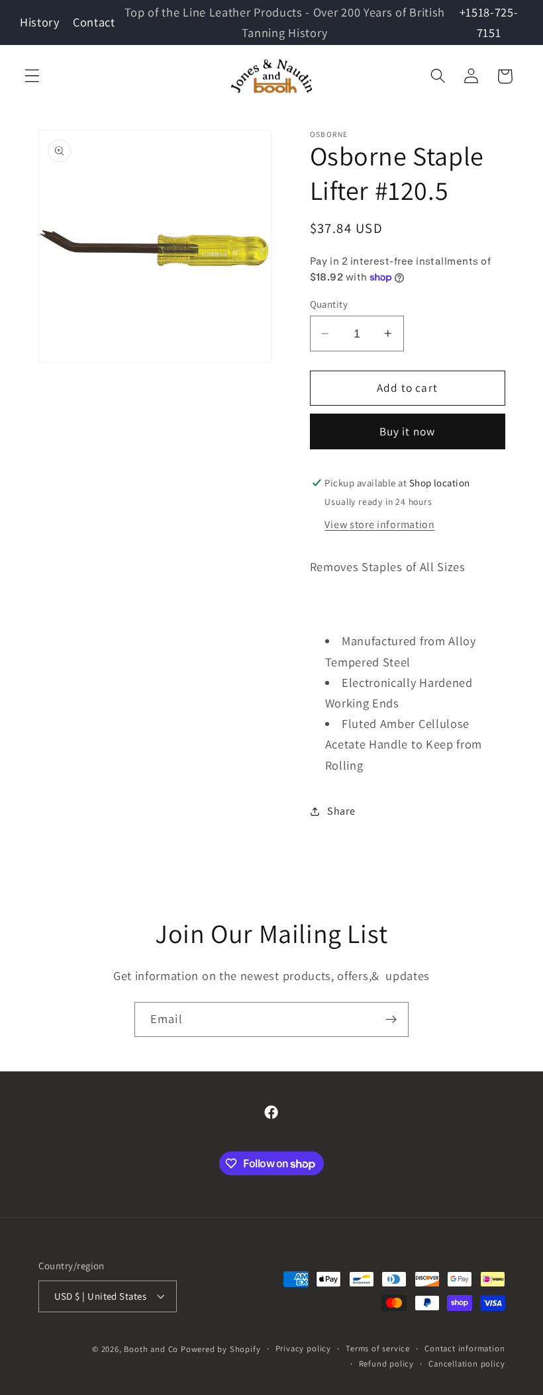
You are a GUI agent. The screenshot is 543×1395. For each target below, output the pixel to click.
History (40, 22)
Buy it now (407, 431)
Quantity (329, 304)
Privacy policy (303, 1348)
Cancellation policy (466, 1363)
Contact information (464, 1348)
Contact (94, 22)
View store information (379, 524)
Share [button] (341, 811)
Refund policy (386, 1363)
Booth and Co (151, 1349)
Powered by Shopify (221, 1349)
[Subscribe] (391, 1020)
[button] (32, 76)
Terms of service (378, 1348)
